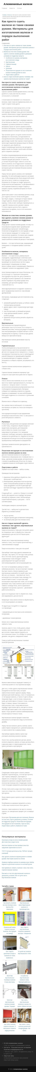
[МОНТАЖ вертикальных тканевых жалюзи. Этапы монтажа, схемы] (10, 973)
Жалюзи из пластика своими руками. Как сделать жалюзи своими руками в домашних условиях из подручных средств (18, 54)
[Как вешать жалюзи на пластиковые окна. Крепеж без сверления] (10, 901)
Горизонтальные (11, 64)
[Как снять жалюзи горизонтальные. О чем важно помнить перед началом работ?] (10, 1022)
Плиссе (8, 66)
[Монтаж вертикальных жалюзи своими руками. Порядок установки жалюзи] (10, 998)
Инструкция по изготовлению (11, 824)
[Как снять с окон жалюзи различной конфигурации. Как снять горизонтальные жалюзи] (24, 1022)
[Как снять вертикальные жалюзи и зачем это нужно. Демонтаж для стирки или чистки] (24, 998)
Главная (4, 8)
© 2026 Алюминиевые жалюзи (13, 1043)
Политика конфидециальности (13, 1049)
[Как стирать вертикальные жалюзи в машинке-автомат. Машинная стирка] (24, 925)
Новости (12, 8)
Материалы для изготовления (18, 817)
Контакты (7, 1047)
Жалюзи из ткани (21, 826)
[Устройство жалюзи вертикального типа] (24, 949)
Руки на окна (25, 824)
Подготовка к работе (12, 75)
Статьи (19, 8)
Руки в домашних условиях (18, 819)
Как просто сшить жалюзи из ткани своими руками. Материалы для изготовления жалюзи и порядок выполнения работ (19, 48)
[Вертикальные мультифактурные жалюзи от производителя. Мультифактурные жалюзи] (24, 901)
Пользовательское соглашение (21, 1047)
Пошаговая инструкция (23, 821)
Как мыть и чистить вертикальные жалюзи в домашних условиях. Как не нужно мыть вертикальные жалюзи (16, 875)
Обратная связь (9, 1056)
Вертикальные (10, 62)
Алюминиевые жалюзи (18, 4)
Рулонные (9, 68)
